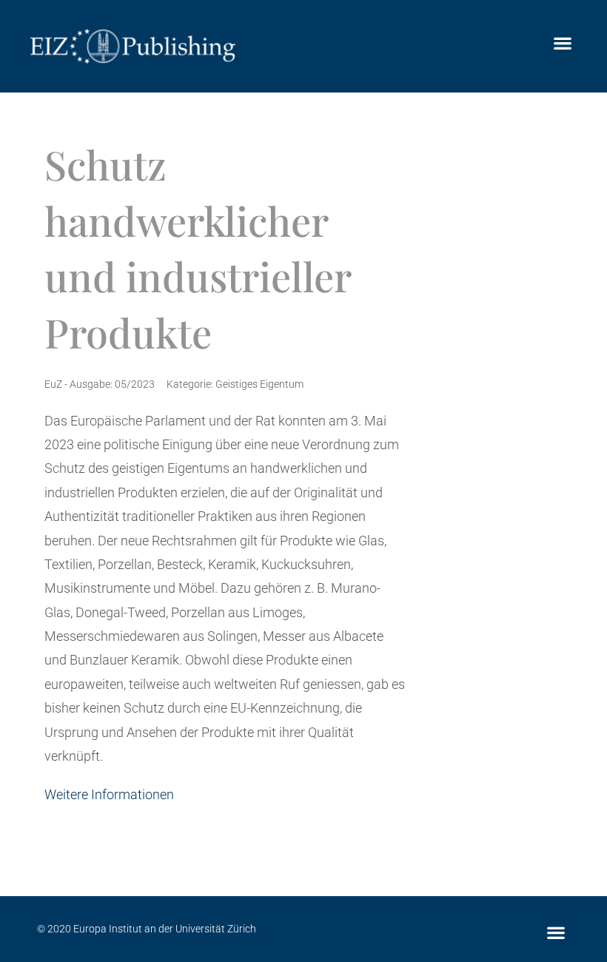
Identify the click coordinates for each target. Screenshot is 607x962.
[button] (562, 42)
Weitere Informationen (109, 794)
